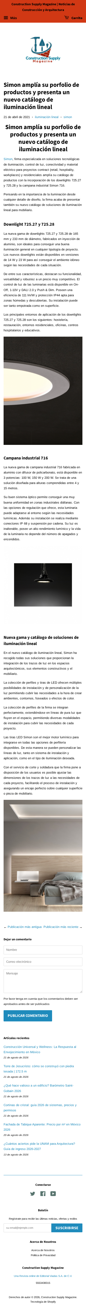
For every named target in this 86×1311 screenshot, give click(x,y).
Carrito (76, 18)
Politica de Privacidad (43, 1255)
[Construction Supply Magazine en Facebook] (43, 1194)
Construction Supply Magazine (58, 1297)
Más (13, 18)
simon (68, 117)
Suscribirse (66, 1228)
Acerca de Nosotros (43, 1250)
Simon (8, 159)
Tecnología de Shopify (43, 1301)
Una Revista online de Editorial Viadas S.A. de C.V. (43, 1276)
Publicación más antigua (25, 927)
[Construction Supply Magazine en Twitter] (32, 1194)
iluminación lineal (47, 117)
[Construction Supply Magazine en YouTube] (53, 1194)
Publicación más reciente (60, 927)
